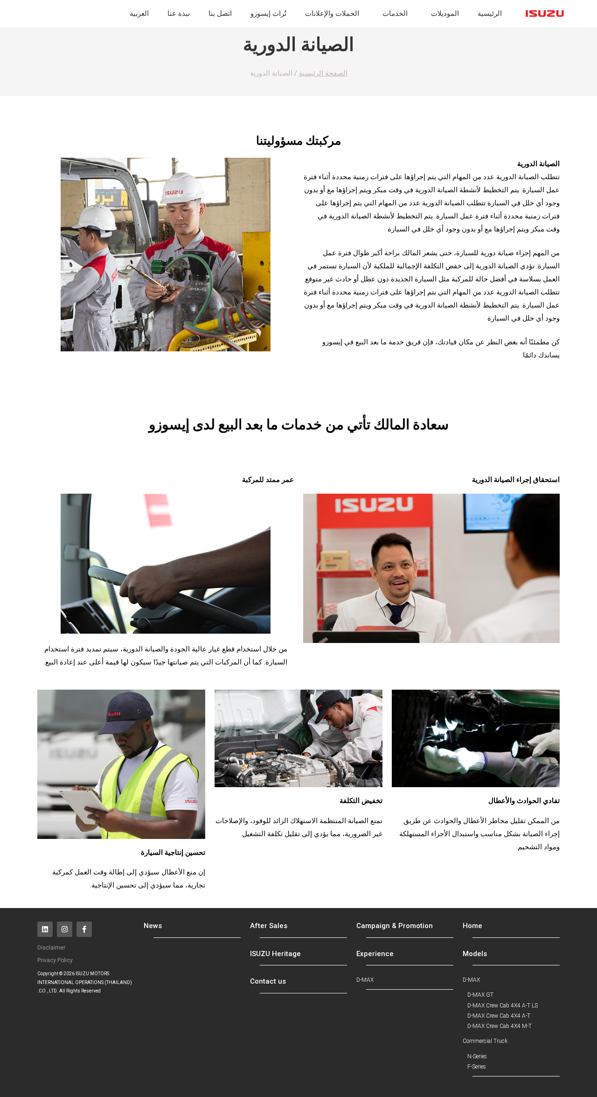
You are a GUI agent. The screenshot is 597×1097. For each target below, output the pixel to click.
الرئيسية (490, 13)
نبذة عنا (178, 13)
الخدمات (395, 13)
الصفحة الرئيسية (323, 73)
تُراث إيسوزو (268, 13)
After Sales (268, 926)
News (153, 926)
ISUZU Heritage (275, 954)
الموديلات (445, 13)
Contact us (268, 981)
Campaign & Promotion (394, 926)
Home (472, 926)
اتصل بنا (220, 13)
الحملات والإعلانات (332, 13)
